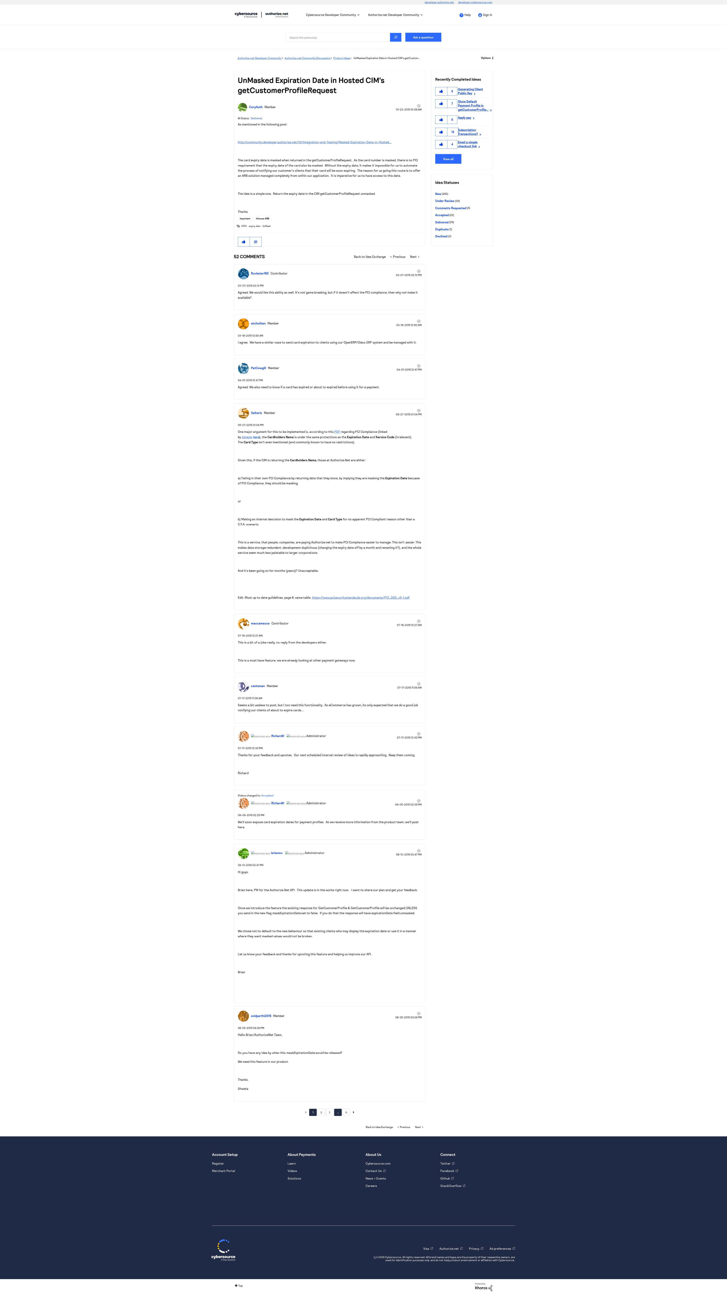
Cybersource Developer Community (246, 14)
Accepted (267, 795)
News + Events (376, 1178)
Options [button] (486, 57)
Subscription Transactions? (468, 132)
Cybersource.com (378, 1163)
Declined (441, 236)
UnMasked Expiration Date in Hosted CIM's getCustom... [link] (386, 58)
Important (245, 218)
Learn (292, 1163)
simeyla (247, 437)
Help (467, 14)
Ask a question (423, 37)
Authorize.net (449, 1248)
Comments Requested (450, 208)
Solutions (294, 1178)
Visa (426, 1248)
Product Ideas (341, 58)
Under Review (444, 201)
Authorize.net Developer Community (393, 14)
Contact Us (374, 1171)
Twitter (445, 1163)
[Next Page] (353, 1112)
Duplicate (442, 229)
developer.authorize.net (439, 2)
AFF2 (244, 226)
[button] (244, 241)
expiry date (255, 226)
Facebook (447, 1171)
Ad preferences (500, 1248)
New (438, 194)
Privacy (474, 1248)
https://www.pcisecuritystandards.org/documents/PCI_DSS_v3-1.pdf (361, 597)
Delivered (256, 118)
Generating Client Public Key (470, 91)
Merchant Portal (223, 1171)
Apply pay (464, 117)
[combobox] (344, 37)
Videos (292, 1171)
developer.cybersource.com (475, 2)
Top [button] (240, 1285)
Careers (371, 1185)
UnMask (266, 226)
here (256, 437)
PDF (337, 431)
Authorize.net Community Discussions (307, 58)
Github (445, 1178)
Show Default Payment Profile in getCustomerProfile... (473, 105)
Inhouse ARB (262, 218)
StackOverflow (450, 1185)
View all (448, 159)
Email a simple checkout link (467, 144)
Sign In (487, 14)
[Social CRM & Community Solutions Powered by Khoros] (483, 1286)
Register (218, 1163)
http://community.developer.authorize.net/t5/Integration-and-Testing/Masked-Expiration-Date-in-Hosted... (314, 142)
